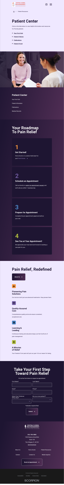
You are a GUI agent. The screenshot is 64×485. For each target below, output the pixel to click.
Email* (14, 389)
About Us (17, 277)
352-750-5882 (32, 434)
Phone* (35, 389)
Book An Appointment (30, 462)
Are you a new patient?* (39, 396)
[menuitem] (32, 99)
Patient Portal (18, 43)
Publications (18, 40)
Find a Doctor (21, 158)
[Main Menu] (51, 4)
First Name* (15, 381)
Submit (31, 411)
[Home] (18, 4)
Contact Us (32, 454)
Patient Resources (46, 450)
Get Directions (32, 444)
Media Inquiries (46, 454)
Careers (18, 454)
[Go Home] (13, 11)
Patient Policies (19, 36)
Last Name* (36, 381)
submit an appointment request (35, 185)
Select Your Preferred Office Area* (18, 397)
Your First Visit (18, 33)
